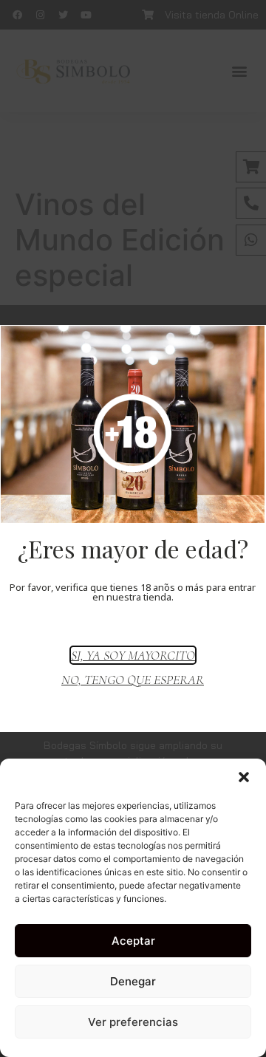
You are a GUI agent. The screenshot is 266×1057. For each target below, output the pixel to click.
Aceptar (133, 941)
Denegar (133, 981)
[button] (243, 777)
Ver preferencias (133, 1022)
